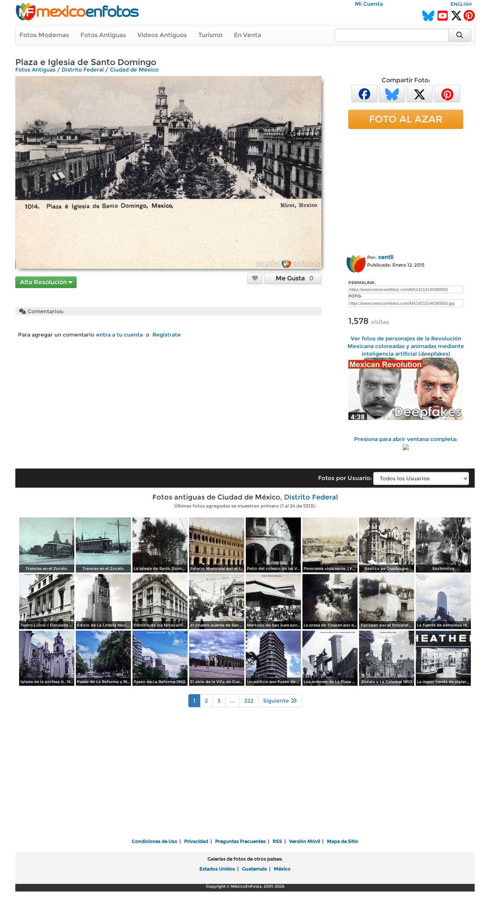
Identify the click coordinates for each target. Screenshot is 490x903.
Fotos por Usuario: (345, 478)
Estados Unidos (217, 869)
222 (248, 700)
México (282, 869)
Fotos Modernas (44, 35)
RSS (277, 841)
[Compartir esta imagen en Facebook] (364, 93)
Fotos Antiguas (103, 35)
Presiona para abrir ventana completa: (405, 439)
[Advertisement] (405, 190)
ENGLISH (461, 4)
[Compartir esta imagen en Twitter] (420, 93)
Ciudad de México (134, 69)
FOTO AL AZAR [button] (406, 119)
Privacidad (196, 841)
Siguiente (277, 700)
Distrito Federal (83, 69)
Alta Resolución (44, 282)
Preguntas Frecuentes (240, 841)
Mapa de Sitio (342, 841)
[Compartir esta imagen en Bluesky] (392, 93)
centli (386, 257)
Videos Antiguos (162, 35)
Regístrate (166, 334)
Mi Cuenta (369, 3)
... (232, 700)
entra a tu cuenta (119, 334)
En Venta (247, 35)
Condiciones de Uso (154, 841)
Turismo (210, 35)
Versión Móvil (304, 841)
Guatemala (254, 869)
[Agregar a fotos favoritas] (255, 278)
